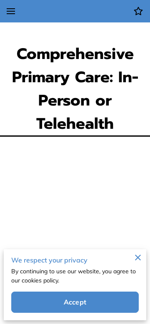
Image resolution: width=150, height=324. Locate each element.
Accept (75, 302)
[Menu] (11, 11)
